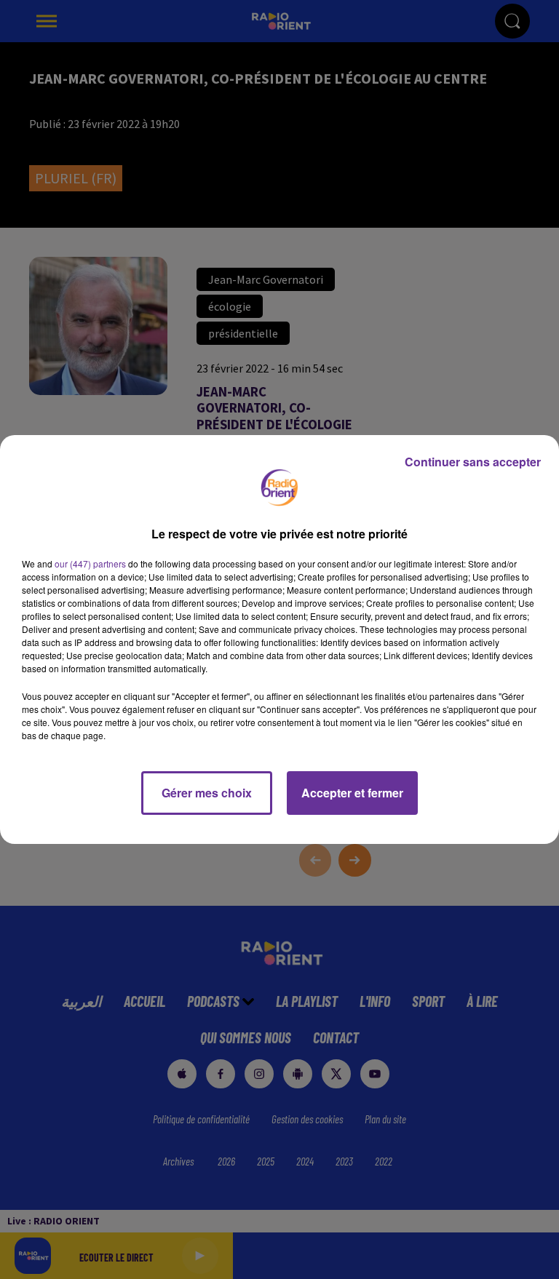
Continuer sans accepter (473, 461)
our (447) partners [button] (90, 563)
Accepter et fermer (352, 792)
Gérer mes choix (207, 792)
